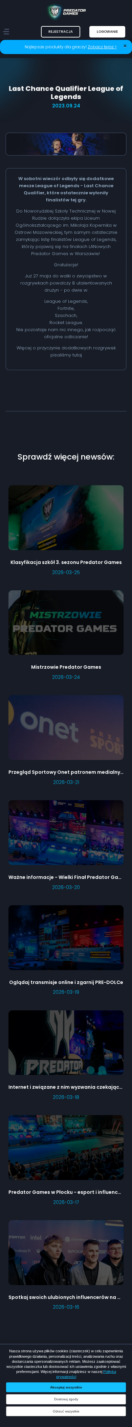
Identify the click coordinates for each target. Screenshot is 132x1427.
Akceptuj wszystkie (66, 1387)
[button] (60, 31)
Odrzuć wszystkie (66, 1411)
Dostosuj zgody (66, 1399)
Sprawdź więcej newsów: (66, 456)
